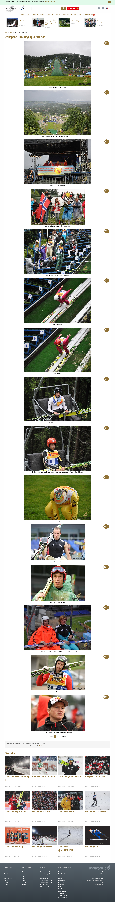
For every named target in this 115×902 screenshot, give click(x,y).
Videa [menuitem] (75, 14)
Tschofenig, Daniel (62, 895)
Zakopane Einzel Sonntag (43, 776)
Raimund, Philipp (62, 891)
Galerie (11, 32)
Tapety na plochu (26, 876)
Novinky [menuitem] (22, 14)
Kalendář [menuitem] (42, 14)
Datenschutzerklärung (98, 876)
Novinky (6, 872)
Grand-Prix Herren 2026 (45, 872)
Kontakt (101, 872)
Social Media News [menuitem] (89, 14)
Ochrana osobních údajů (50, 1)
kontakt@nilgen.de (42, 745)
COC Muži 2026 (43, 876)
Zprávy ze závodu (8, 878)
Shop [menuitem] (80, 14)
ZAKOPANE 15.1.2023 (95, 846)
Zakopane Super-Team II (96, 776)
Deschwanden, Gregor (63, 872)
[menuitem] (99, 8)
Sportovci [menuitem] (49, 14)
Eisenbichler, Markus (63, 874)
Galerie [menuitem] (56, 14)
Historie (6, 884)
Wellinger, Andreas (62, 897)
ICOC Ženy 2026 (44, 878)
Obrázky (101, 874)
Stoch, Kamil (61, 893)
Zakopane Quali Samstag (69, 776)
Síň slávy (24, 882)
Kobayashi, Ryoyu (62, 880)
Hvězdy (24, 884)
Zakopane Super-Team (15, 811)
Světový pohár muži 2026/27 (47, 880)
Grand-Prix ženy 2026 (45, 874)
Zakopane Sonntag (14, 846)
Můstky (6, 882)
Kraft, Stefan (61, 882)
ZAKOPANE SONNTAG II (95, 811)
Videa (23, 872)
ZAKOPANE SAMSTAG (42, 846)
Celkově (6, 876)
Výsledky (6, 874)
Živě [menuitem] (28, 14)
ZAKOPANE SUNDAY (41, 811)
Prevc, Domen (61, 889)
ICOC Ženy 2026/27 (44, 887)
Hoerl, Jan (60, 878)
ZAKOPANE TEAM (66, 811)
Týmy (23, 880)
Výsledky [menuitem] (34, 14)
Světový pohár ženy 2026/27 (47, 882)
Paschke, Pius (61, 887)
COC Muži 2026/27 (44, 884)
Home (6, 32)
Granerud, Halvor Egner (63, 876)
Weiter (63, 736)
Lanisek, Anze (61, 884)
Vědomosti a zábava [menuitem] (65, 14)
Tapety (23, 878)
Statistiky (6, 880)
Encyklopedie (7, 887)
